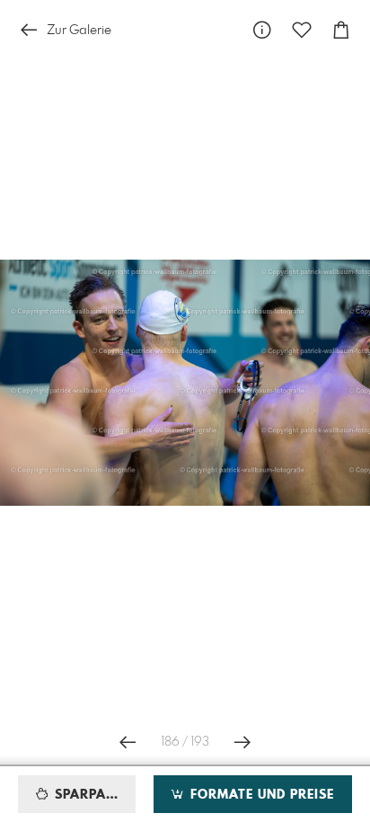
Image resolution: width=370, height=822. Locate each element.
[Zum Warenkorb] (341, 30)
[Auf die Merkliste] (302, 30)
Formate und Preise (260, 795)
